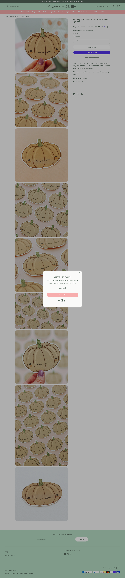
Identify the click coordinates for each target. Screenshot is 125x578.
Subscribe (62, 295)
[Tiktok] (65, 300)
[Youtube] (59, 300)
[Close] (80, 273)
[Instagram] (62, 300)
